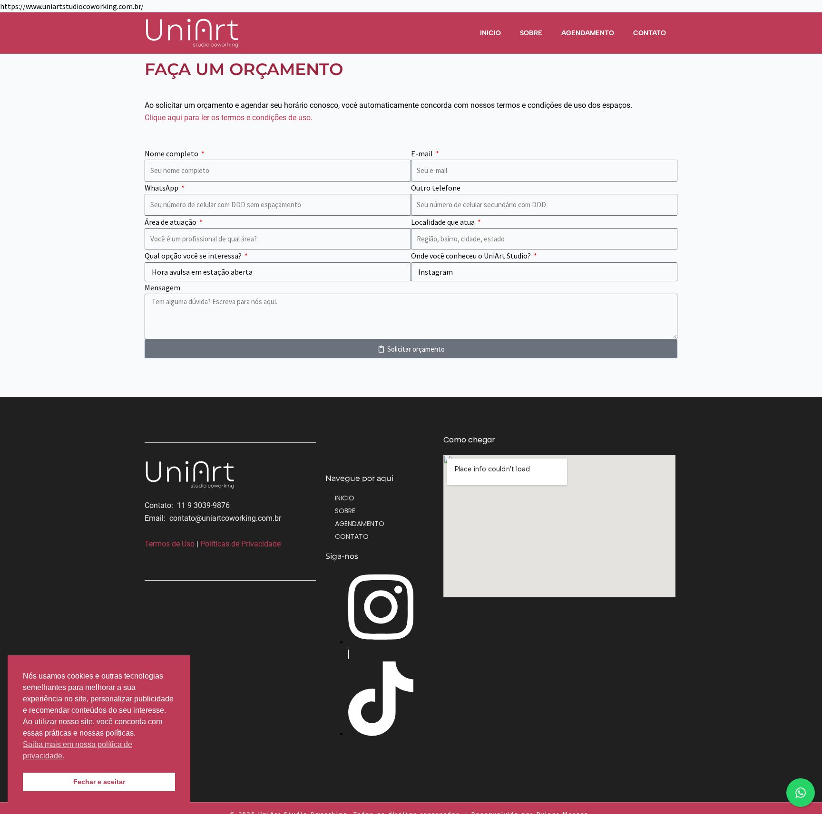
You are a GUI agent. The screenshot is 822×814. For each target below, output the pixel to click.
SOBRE (531, 33)
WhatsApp (162, 187)
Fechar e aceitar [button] (99, 781)
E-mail (422, 153)
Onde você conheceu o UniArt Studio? (471, 255)
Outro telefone (435, 187)
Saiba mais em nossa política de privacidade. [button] (77, 750)
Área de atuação (171, 222)
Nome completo (172, 153)
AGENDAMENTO (587, 33)
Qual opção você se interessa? (194, 255)
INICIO (490, 33)
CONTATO (649, 33)
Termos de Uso (170, 543)
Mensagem (162, 287)
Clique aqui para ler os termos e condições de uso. (229, 117)
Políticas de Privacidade (240, 543)
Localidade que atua (443, 222)
